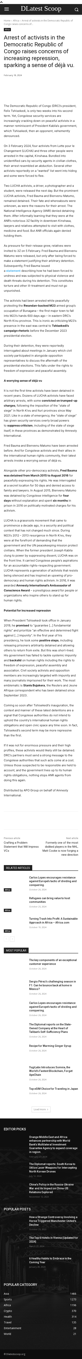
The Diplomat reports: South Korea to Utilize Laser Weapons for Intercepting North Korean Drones (53, 1168)
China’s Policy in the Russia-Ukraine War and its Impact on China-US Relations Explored (51, 1188)
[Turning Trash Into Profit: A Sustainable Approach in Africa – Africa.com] (15, 925)
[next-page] (12, 939)
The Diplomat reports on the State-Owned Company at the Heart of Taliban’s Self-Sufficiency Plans (50, 1028)
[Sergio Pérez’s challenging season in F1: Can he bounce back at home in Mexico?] (15, 988)
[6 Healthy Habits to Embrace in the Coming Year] (15, 1264)
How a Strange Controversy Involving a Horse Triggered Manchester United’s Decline (53, 1221)
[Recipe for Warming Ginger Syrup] (15, 1052)
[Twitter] (28, 85)
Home (7, 20)
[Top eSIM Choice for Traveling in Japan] (15, 1095)
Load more (40, 1109)
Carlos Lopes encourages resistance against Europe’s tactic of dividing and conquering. (53, 881)
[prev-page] (6, 939)
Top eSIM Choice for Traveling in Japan (53, 1088)
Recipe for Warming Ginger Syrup (50, 1045)
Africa (16, 20)
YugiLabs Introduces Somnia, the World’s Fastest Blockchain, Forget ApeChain (50, 1071)
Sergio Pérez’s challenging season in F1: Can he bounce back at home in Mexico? (52, 985)
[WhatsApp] (46, 85)
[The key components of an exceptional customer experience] (15, 966)
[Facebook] (19, 85)
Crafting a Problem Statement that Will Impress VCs (21, 846)
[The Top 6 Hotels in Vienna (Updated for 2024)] (15, 1244)
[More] (55, 85)
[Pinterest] (37, 85)
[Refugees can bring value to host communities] (15, 904)
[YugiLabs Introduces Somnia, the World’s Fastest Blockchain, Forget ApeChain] (15, 1073)
